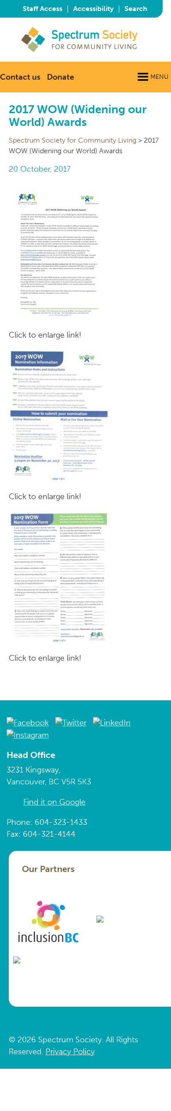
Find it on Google (54, 802)
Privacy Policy (70, 1051)
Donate (60, 77)
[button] (159, 77)
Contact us (20, 77)
